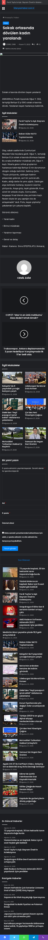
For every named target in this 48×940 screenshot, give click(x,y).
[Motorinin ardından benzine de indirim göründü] (10, 669)
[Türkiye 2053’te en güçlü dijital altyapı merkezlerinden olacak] (10, 719)
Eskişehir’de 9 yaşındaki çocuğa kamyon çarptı (10, 388)
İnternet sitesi (8, 523)
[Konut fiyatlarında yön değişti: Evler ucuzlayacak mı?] (10, 707)
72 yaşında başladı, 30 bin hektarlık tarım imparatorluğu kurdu (32, 571)
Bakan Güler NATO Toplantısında (28, 643)
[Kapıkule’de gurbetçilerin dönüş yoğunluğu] (10, 802)
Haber (16, 17)
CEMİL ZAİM (24, 278)
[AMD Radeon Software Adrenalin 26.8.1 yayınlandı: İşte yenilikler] (10, 623)
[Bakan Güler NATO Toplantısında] (9, 137)
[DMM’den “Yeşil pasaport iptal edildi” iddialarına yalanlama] (12, 404)
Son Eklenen (24, 560)
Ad (4, 503)
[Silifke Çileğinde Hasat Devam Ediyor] (10, 790)
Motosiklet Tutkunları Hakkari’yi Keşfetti (12, 444)
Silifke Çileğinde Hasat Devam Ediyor (30, 788)
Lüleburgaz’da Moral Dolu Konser (35, 387)
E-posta (6, 513)
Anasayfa (8, 17)
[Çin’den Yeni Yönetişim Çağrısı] (35, 404)
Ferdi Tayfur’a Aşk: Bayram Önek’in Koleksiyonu (26, 2)
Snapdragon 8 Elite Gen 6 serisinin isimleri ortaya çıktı (31, 609)
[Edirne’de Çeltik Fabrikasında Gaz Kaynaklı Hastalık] (10, 777)
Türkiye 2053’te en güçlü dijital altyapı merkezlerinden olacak (31, 718)
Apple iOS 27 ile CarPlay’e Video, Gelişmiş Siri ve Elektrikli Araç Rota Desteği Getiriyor (24, 765)
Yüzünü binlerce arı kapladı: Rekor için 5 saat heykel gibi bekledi (31, 584)
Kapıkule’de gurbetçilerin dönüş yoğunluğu (31, 799)
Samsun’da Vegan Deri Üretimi (34, 442)
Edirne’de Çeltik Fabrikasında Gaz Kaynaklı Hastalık (28, 777)
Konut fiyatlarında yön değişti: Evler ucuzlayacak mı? (32, 706)
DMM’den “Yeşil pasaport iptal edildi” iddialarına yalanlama (11, 416)
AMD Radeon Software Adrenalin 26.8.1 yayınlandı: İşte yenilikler (31, 622)
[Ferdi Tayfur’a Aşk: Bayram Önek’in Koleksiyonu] (9, 124)
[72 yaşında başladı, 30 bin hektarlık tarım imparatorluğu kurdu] (10, 572)
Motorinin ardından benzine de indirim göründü (29, 668)
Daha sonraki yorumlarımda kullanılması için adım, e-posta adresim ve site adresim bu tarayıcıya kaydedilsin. (22, 537)
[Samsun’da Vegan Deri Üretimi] (35, 433)
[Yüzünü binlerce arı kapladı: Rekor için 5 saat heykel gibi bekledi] (10, 585)
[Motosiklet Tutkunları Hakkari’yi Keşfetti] (12, 433)
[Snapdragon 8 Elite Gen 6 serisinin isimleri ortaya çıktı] (10, 610)
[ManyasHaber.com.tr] (24, 8)
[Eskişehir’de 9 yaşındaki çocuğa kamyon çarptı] (12, 377)
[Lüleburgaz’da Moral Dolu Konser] (35, 377)
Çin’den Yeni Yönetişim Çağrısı (33, 413)
